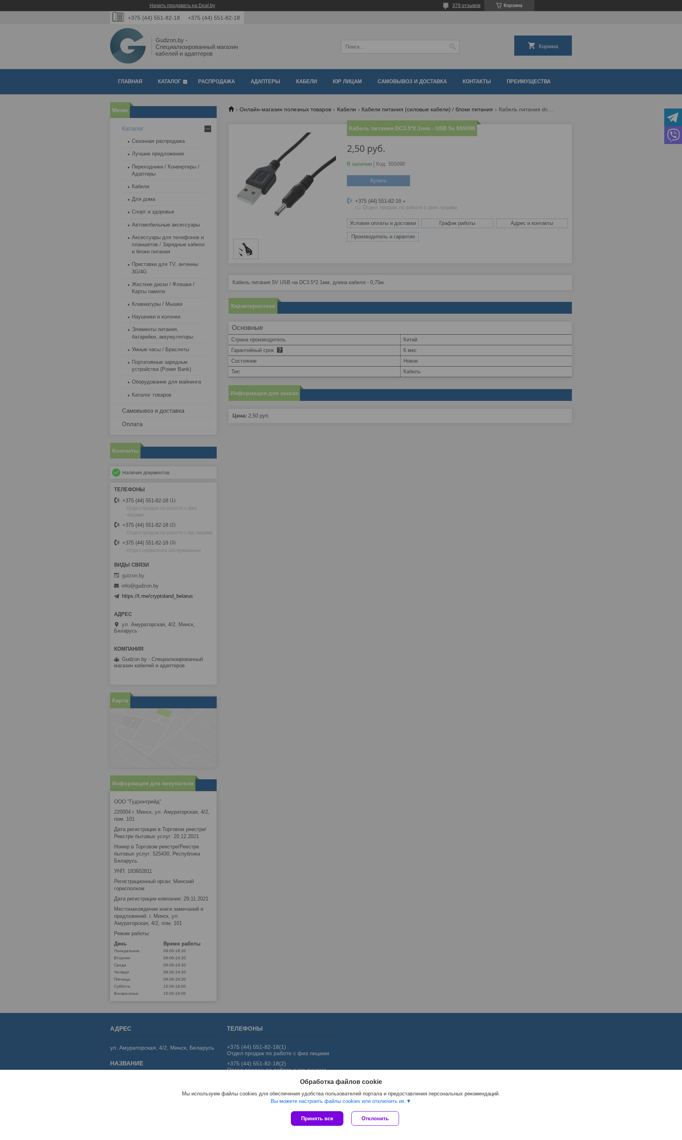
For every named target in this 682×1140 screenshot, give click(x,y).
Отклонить (375, 1118)
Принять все (317, 1118)
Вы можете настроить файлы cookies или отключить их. (338, 1101)
